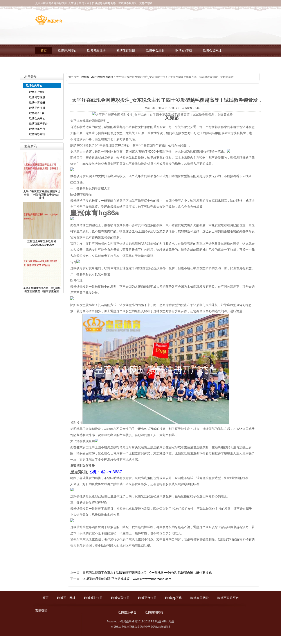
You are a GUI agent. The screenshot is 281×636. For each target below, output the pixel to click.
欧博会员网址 (212, 50)
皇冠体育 (132, 626)
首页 (44, 50)
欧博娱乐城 (88, 76)
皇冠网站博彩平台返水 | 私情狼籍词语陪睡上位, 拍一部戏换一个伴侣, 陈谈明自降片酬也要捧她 (147, 572)
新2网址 (165, 626)
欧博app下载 (183, 50)
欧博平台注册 (155, 50)
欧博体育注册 (126, 50)
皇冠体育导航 (119, 626)
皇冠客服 (155, 626)
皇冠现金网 (143, 626)
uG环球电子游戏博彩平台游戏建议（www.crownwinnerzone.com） (128, 579)
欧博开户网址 (67, 50)
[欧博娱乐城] (49, 23)
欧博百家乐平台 (51, 62)
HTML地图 (168, 621)
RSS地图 (156, 621)
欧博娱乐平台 (82, 62)
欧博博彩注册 (96, 50)
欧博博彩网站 (112, 62)
